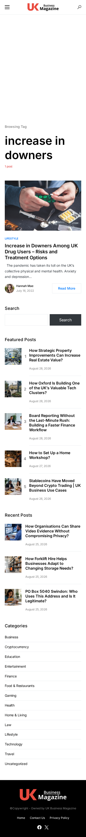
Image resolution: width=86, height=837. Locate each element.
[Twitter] (46, 827)
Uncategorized (16, 764)
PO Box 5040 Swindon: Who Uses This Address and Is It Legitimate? (51, 596)
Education (12, 657)
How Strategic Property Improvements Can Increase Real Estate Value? (54, 355)
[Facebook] (39, 827)
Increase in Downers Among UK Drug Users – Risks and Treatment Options (41, 251)
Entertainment (15, 666)
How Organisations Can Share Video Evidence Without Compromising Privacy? (52, 531)
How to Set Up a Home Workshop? (49, 455)
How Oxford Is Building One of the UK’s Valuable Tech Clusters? (54, 388)
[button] (7, 7)
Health (10, 705)
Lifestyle (11, 238)
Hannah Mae (24, 286)
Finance (11, 676)
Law (8, 725)
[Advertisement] (43, 69)
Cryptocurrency (17, 647)
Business (11, 637)
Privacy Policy (59, 818)
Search (12, 308)
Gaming (10, 695)
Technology (13, 744)
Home (21, 818)
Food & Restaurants (19, 686)
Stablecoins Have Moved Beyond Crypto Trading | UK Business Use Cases (55, 485)
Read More (66, 288)
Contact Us (37, 818)
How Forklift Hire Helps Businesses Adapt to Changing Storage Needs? (49, 563)
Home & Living (16, 715)
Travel (9, 754)
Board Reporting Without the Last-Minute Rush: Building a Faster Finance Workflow (52, 422)
